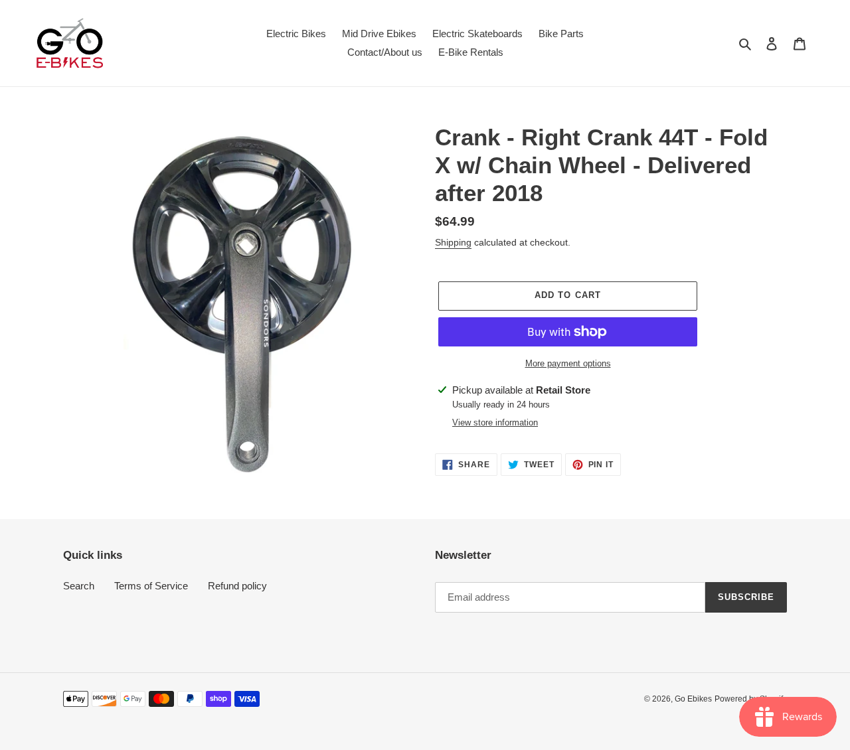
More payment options (568, 363)
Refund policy (237, 585)
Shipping (453, 242)
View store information (495, 422)
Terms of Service (151, 585)
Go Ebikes (693, 699)
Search (78, 585)
